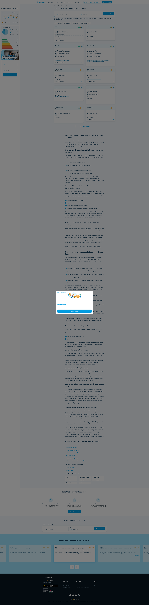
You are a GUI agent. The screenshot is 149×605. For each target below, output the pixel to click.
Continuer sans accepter (61, 292)
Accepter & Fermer (75, 311)
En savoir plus (74, 307)
